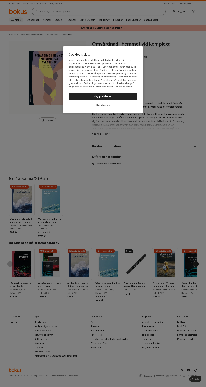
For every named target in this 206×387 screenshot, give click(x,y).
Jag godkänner (103, 96)
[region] (103, 79)
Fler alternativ (103, 105)
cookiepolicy (125, 86)
